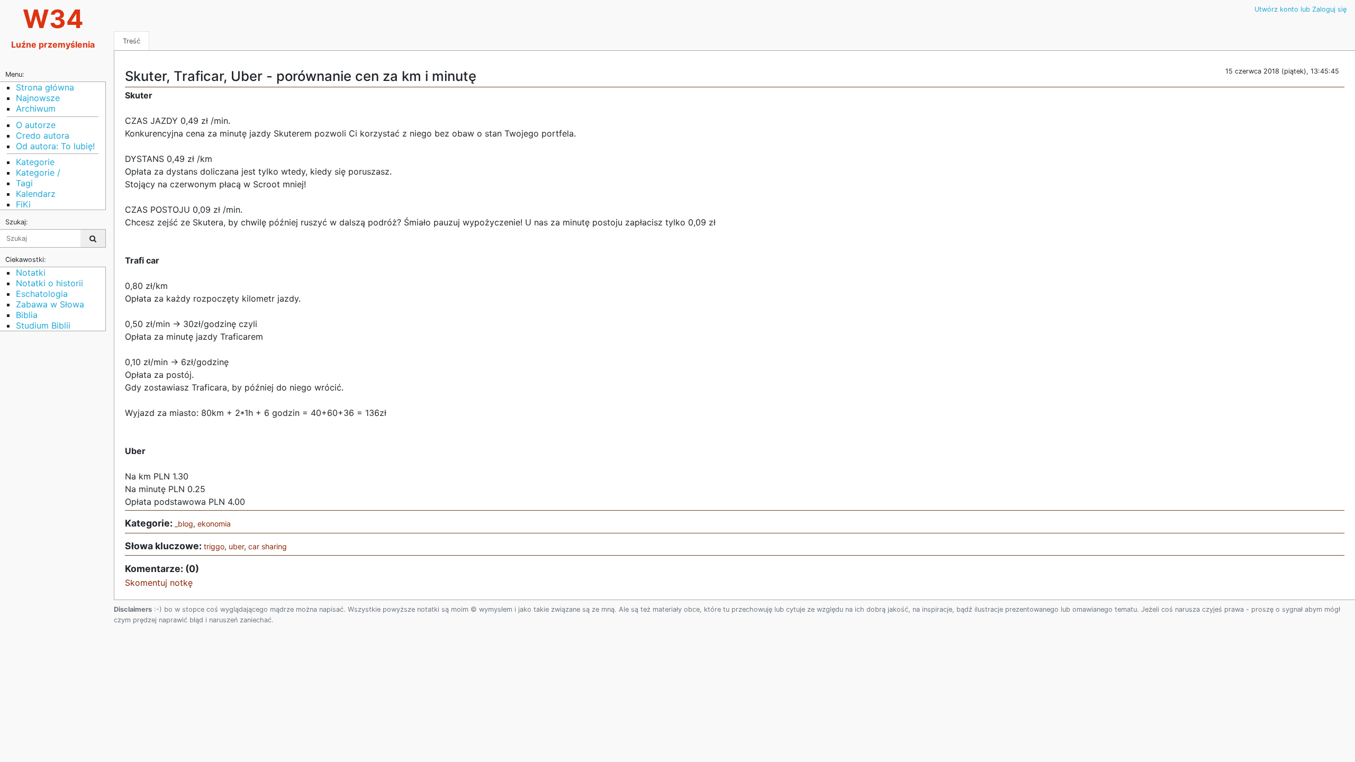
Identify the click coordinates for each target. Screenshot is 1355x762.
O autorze (36, 125)
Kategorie (35, 162)
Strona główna (45, 87)
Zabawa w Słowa (50, 304)
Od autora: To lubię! (55, 146)
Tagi (24, 183)
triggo (214, 546)
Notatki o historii (49, 283)
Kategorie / (38, 172)
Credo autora (42, 135)
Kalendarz (36, 193)
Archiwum (36, 108)
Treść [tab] (131, 41)
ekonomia (214, 523)
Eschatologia (42, 293)
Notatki (31, 272)
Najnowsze (38, 98)
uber (236, 546)
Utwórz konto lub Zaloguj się (1300, 9)
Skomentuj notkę (159, 582)
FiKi (23, 204)
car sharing (267, 546)
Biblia (27, 315)
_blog (184, 523)
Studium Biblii (43, 325)
